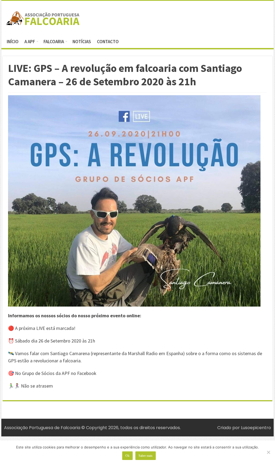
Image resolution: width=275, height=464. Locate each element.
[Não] (268, 452)
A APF (29, 42)
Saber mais (146, 456)
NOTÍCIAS (82, 42)
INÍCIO (13, 42)
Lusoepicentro (256, 428)
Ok (127, 456)
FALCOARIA (54, 42)
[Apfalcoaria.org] (43, 17)
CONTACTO (108, 42)
